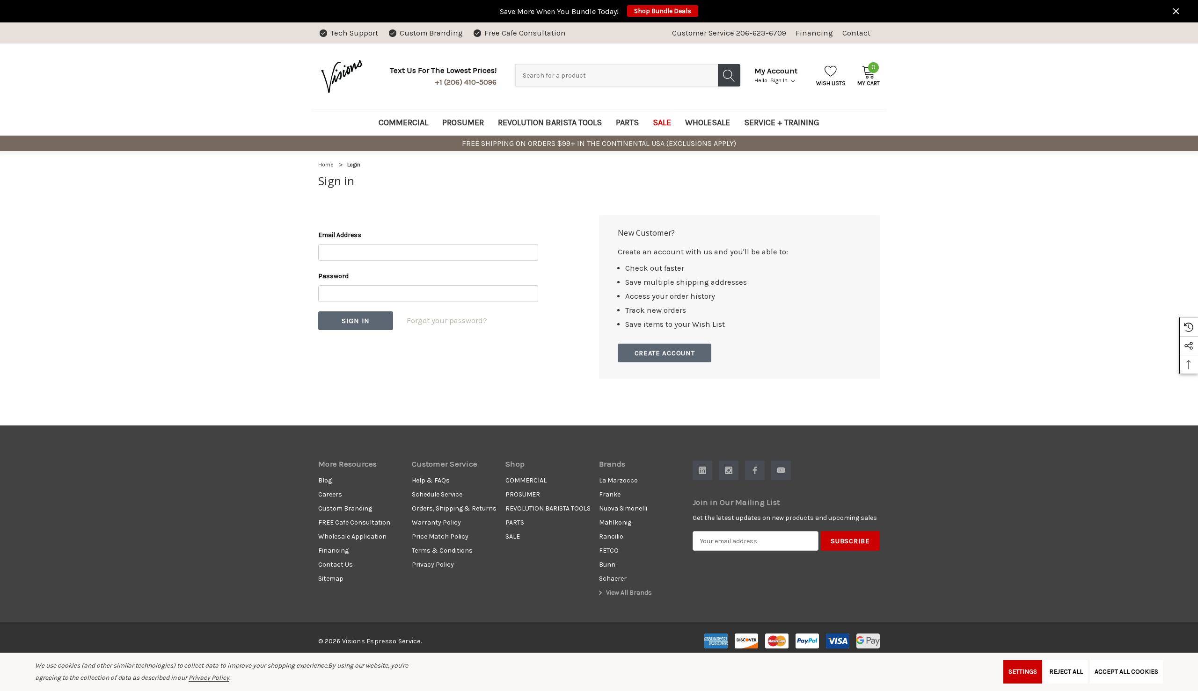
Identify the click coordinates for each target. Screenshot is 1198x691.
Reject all (1066, 672)
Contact (856, 33)
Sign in (779, 80)
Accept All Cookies (1126, 672)
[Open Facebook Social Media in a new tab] (755, 470)
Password (333, 276)
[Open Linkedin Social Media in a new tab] (702, 470)
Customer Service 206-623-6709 (729, 33)
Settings (1022, 672)
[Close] (1176, 11)
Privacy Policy (209, 678)
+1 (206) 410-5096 (466, 82)
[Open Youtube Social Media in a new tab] (781, 470)
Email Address (339, 235)
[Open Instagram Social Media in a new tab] (728, 470)
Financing (814, 33)
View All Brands (628, 593)
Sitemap (330, 579)
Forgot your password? (447, 320)
